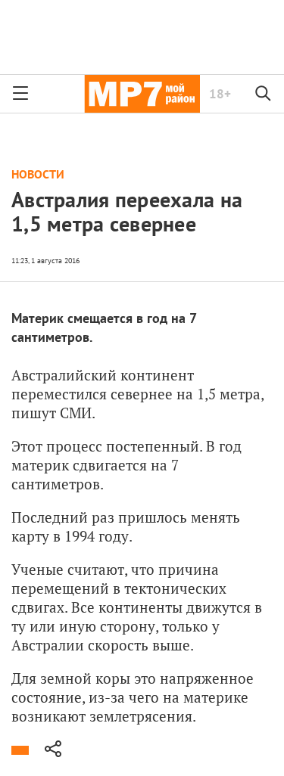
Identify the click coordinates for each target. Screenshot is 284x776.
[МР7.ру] (142, 94)
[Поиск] (263, 94)
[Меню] (20, 94)
